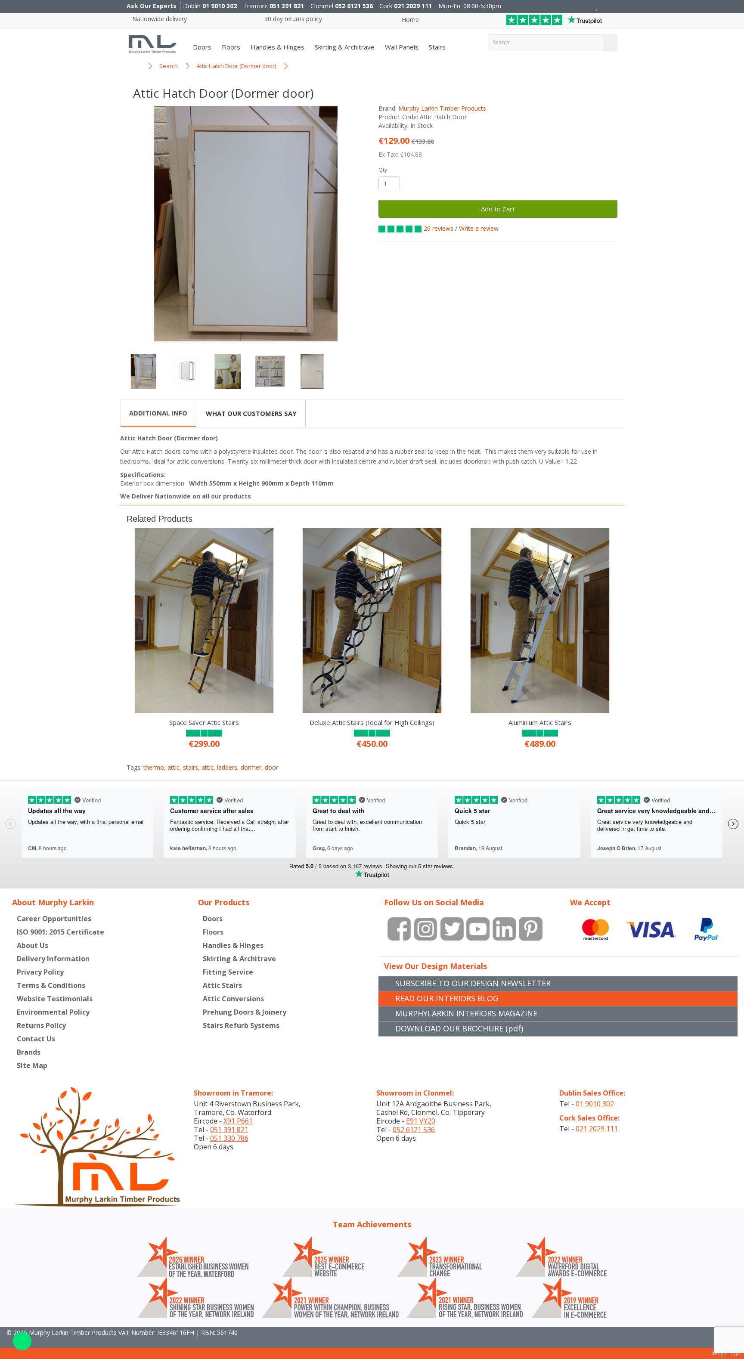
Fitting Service (228, 972)
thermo (153, 767)
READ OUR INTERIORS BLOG (447, 998)
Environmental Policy (53, 1012)
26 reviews (438, 228)
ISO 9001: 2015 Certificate (60, 932)
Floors (230, 47)
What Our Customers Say (251, 413)
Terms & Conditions (51, 985)
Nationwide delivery (158, 19)
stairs (190, 767)
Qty (382, 169)
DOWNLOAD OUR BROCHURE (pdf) (459, 1028)
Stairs (436, 47)
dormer (251, 767)
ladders (227, 767)
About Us (32, 945)
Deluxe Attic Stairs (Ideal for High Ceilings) (372, 722)
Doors (201, 47)
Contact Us (36, 1038)
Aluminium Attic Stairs (539, 722)
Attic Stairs (222, 985)
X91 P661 (238, 1121)
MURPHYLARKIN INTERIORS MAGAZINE (466, 1013)
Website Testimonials (55, 998)
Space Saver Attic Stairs (204, 722)
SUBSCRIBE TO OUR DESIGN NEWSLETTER (473, 983)
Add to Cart (498, 208)
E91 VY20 (420, 1121)
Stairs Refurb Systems (241, 1025)
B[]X (735, 1353)
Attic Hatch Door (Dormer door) (236, 66)
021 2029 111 (413, 6)
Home (409, 19)
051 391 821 (287, 6)
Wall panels (400, 47)
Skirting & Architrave (344, 47)
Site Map (32, 1065)
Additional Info (158, 413)
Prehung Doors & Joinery (244, 1012)
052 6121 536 (354, 6)
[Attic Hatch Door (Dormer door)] (246, 223)
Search (168, 66)
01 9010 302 (219, 6)
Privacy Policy (40, 972)
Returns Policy (41, 1025)
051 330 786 (229, 1138)
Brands (28, 1052)
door (271, 767)
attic (173, 767)
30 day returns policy (292, 19)
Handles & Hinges (276, 47)
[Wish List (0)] (596, 7)
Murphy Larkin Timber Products (442, 108)
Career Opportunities (54, 918)
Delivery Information (53, 958)
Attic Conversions (233, 998)
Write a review (479, 228)
